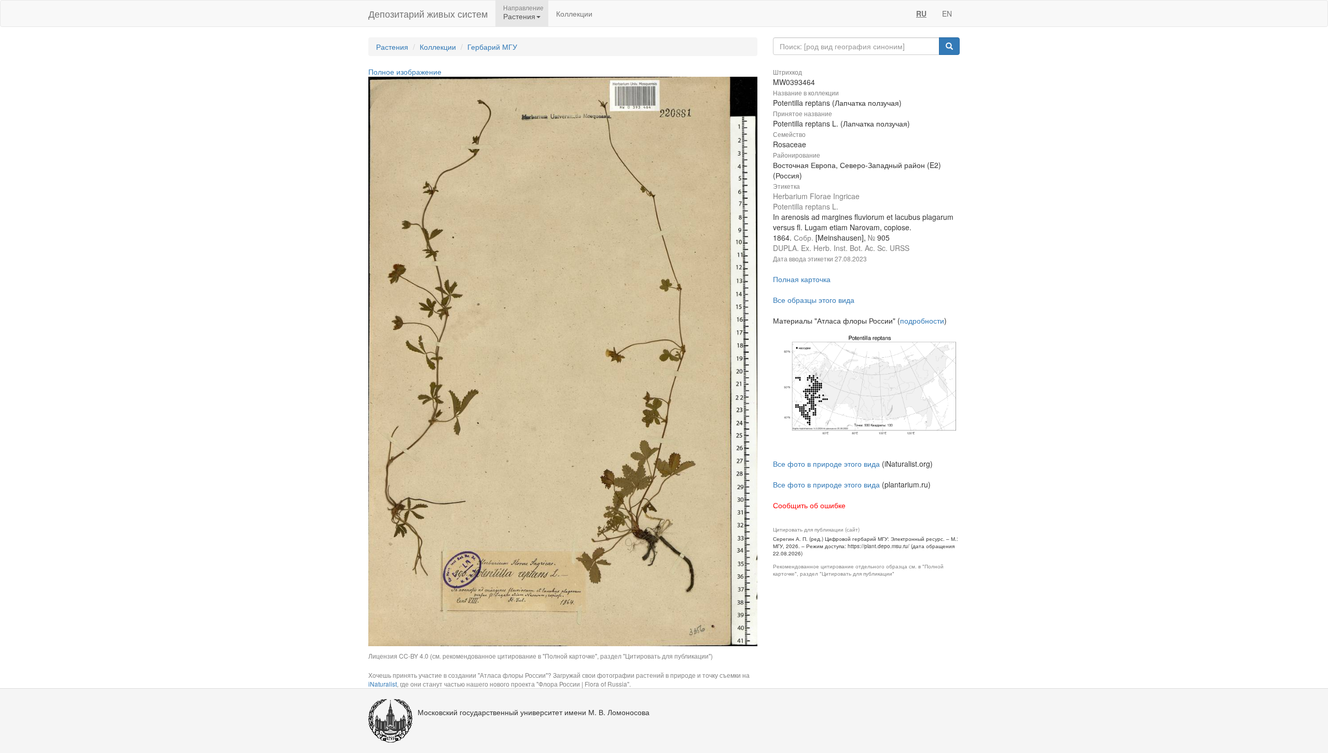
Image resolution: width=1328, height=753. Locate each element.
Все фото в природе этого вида (826, 463)
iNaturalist (382, 683)
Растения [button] (519, 16)
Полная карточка (802, 279)
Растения (392, 46)
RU (921, 13)
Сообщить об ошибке (809, 505)
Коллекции (574, 13)
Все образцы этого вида (813, 300)
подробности (922, 320)
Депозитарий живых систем (428, 13)
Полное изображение (404, 71)
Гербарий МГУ (492, 46)
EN (947, 13)
